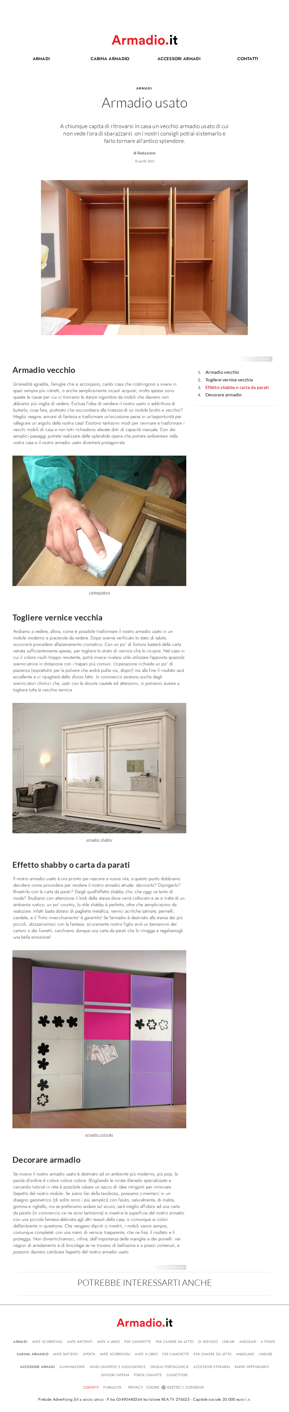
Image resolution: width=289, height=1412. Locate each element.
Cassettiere (177, 1375)
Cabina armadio (104, 60)
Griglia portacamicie (169, 1366)
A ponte (268, 1341)
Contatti (237, 60)
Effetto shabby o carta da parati (237, 387)
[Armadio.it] (144, 40)
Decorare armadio (223, 394)
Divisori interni (115, 1375)
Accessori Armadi (174, 60)
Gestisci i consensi (185, 1387)
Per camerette (137, 1341)
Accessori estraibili (211, 1366)
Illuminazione (72, 1366)
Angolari (247, 1341)
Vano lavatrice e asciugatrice (117, 1366)
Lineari (228, 1341)
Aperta (89, 1354)
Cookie (153, 1387)
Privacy (135, 1387)
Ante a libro (108, 1341)
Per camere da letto (175, 1341)
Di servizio (208, 1341)
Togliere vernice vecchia (229, 379)
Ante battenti (79, 1341)
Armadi (41, 59)
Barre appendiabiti (252, 1366)
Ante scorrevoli (47, 1341)
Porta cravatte (148, 1375)
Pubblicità (112, 1387)
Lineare (265, 1354)
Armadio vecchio (222, 372)
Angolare (245, 1354)
